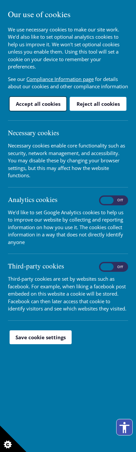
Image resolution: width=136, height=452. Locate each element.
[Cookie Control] (13, 439)
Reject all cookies (98, 104)
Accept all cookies (38, 104)
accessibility (124, 427)
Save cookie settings (41, 337)
